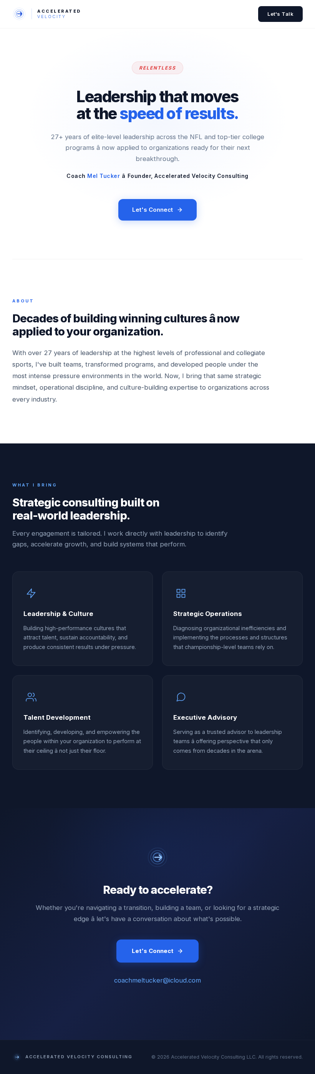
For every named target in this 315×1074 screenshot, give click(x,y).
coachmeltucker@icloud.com (157, 980)
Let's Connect (152, 209)
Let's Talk (280, 14)
